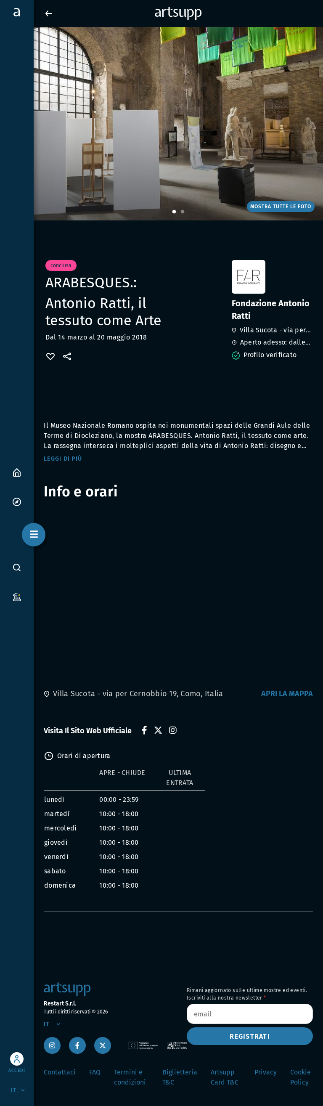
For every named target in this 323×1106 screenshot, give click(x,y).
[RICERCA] (16, 567)
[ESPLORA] (16, 501)
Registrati (250, 1036)
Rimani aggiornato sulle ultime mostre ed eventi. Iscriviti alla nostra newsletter (247, 994)
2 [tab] (182, 212)
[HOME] (16, 472)
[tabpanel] (161, 123)
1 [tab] (174, 212)
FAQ (95, 1072)
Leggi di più (63, 458)
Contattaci (60, 1072)
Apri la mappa (287, 693)
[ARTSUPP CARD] (16, 596)
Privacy (265, 1072)
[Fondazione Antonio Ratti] (271, 277)
